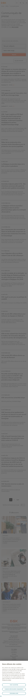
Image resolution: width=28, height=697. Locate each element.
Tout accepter (14, 684)
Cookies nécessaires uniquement (14, 689)
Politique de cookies (6, 680)
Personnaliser (14, 693)
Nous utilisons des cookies (11, 664)
